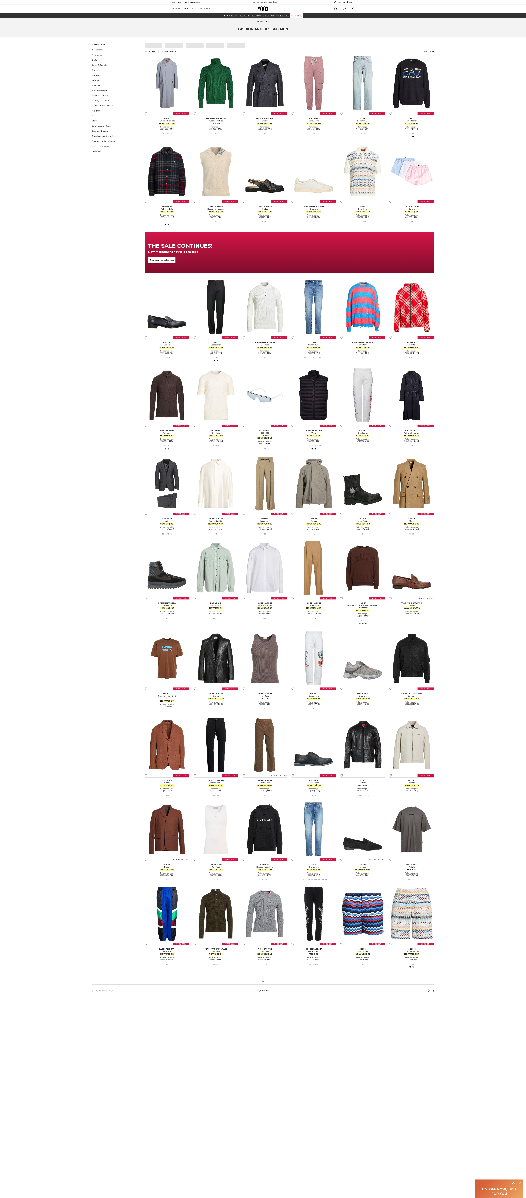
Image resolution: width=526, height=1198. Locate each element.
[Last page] (432, 991)
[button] (116, 50)
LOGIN (350, 2)
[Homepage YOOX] (263, 8)
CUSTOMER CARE (192, 2)
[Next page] (420, 990)
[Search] (335, 9)
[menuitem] (176, 9)
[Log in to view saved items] (344, 9)
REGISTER (340, 2)
